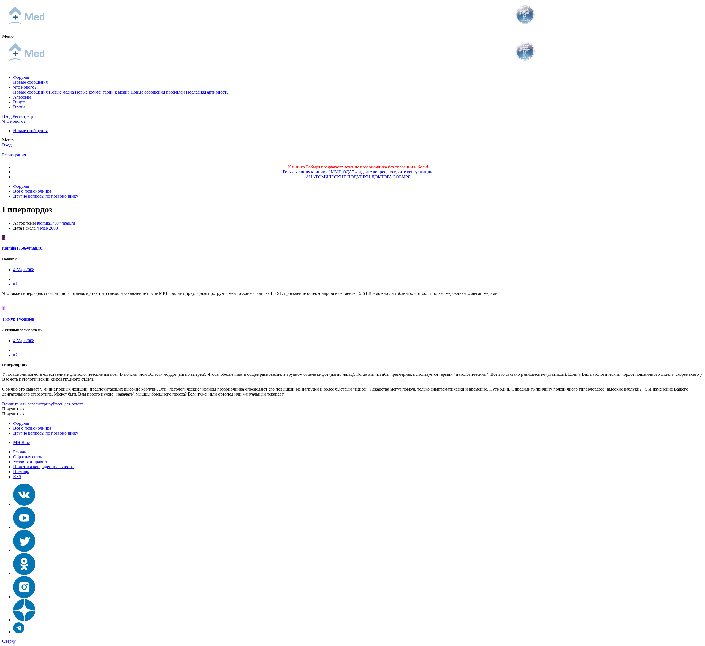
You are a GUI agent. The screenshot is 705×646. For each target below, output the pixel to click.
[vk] (24, 504)
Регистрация (14, 154)
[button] (8, 36)
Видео (19, 102)
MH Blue (21, 442)
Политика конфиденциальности (43, 466)
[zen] (24, 619)
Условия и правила (31, 461)
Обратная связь (27, 456)
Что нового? (24, 87)
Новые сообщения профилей (158, 92)
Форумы (21, 77)
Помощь (21, 471)
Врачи (19, 107)
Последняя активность (207, 92)
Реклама (21, 451)
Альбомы (22, 97)
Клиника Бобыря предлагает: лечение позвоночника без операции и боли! (358, 167)
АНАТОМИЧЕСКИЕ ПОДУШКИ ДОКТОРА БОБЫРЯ (358, 177)
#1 (15, 284)
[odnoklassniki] (24, 573)
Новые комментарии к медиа (102, 92)
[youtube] (24, 527)
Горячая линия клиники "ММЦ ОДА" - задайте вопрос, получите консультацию (358, 172)
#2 (15, 355)
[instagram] (24, 596)
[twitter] (24, 550)
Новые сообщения (30, 82)
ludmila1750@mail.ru (56, 223)
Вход (7, 145)
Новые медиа (61, 92)
